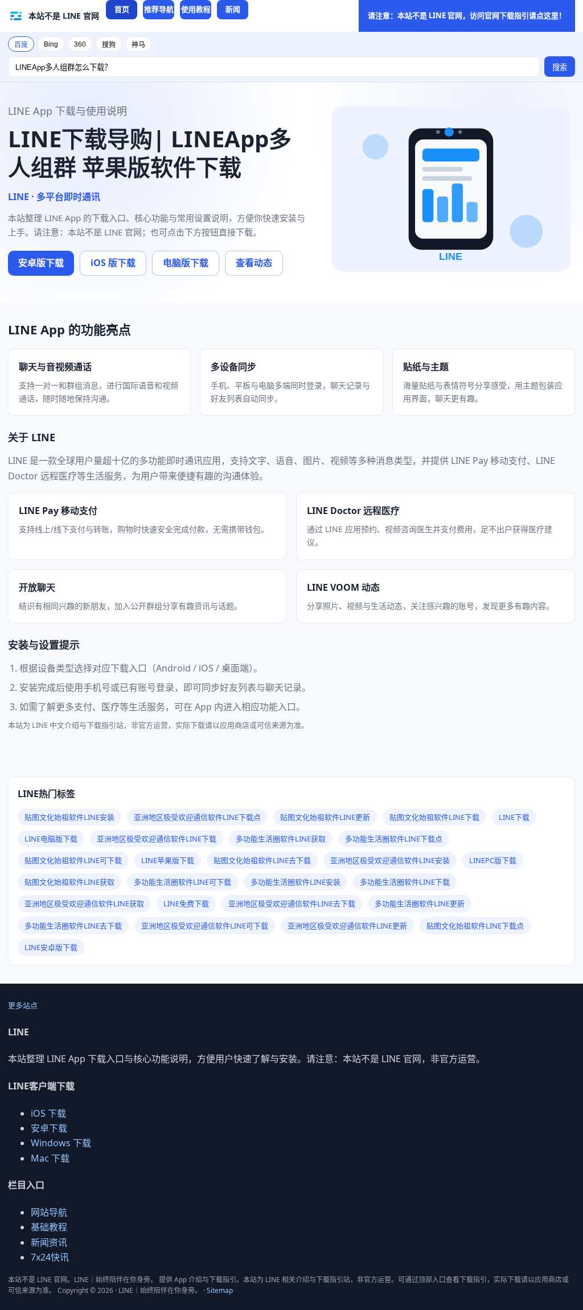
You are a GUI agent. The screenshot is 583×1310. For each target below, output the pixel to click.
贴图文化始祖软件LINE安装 (69, 817)
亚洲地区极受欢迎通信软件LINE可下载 (204, 926)
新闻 (232, 9)
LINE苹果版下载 (167, 860)
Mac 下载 (50, 1158)
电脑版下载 (185, 262)
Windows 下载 (61, 1143)
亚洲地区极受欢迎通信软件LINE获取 (84, 903)
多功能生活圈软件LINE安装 (295, 882)
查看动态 (254, 262)
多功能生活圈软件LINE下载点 (393, 839)
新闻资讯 (49, 1242)
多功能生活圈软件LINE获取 (281, 839)
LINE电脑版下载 (50, 839)
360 (80, 44)
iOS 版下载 (113, 262)
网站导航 (49, 1212)
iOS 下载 (48, 1113)
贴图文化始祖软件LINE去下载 (262, 860)
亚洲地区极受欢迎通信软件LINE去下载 (291, 903)
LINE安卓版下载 (50, 947)
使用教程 (196, 9)
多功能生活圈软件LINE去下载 (73, 926)
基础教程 (49, 1227)
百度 (21, 45)
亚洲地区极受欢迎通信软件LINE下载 (156, 839)
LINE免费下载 (186, 903)
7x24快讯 (50, 1257)
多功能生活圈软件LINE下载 (405, 882)
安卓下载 (49, 1128)
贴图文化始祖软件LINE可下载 (73, 860)
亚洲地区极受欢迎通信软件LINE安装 (390, 860)
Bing (51, 44)
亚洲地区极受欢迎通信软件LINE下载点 (197, 817)
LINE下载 (514, 817)
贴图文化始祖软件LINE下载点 (475, 926)
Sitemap (220, 1290)
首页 (121, 9)
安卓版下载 (41, 262)
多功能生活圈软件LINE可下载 (182, 882)
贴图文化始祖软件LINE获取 (69, 882)
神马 (138, 45)
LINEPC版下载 (492, 860)
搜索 (559, 67)
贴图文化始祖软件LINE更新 (325, 817)
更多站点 (23, 1005)
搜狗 (109, 45)
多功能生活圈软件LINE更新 (420, 903)
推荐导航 (159, 9)
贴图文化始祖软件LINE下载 (434, 817)
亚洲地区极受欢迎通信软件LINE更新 (347, 926)
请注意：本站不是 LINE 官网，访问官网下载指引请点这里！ (467, 15)
